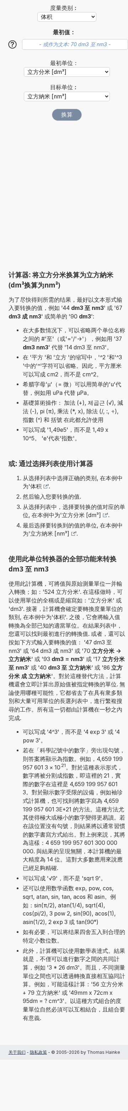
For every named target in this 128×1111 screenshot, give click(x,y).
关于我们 (17, 1052)
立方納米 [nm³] (49, 533)
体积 (36, 486)
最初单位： (64, 63)
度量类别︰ (64, 8)
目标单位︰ (64, 87)
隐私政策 (38, 1052)
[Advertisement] (64, 195)
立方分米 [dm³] (81, 515)
